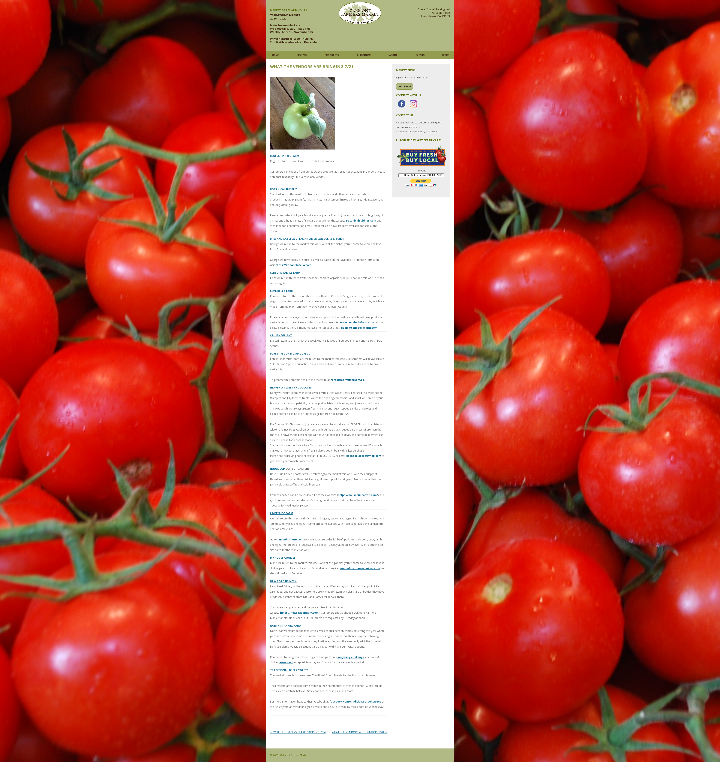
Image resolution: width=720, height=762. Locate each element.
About (393, 55)
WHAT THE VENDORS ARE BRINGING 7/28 (359, 732)
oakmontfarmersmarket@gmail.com (416, 131)
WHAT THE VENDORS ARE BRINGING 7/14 (298, 732)
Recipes (302, 55)
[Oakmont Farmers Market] (360, 23)
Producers (332, 55)
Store (445, 55)
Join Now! (404, 86)
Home (275, 55)
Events (420, 55)
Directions (364, 55)
